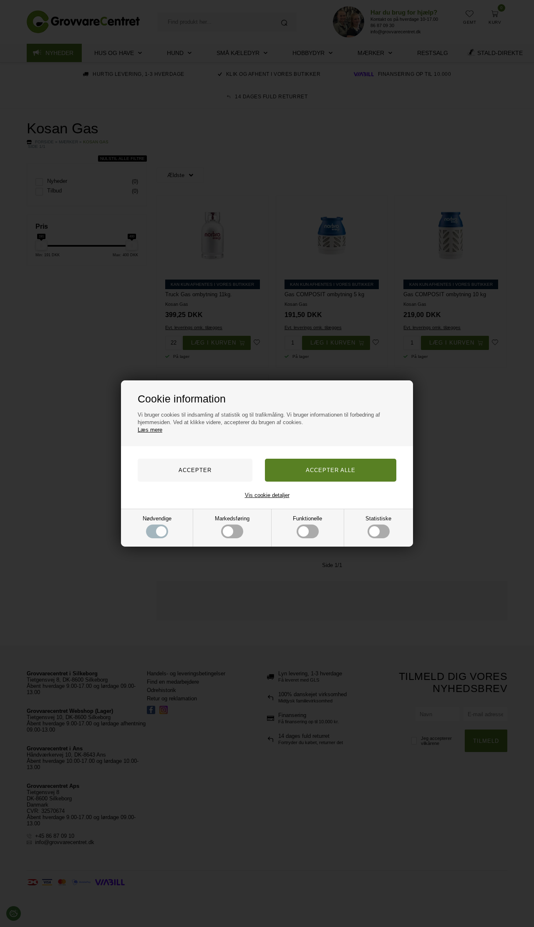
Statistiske (378, 518)
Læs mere (150, 430)
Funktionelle (307, 518)
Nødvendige (157, 518)
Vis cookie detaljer (267, 495)
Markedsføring (232, 518)
